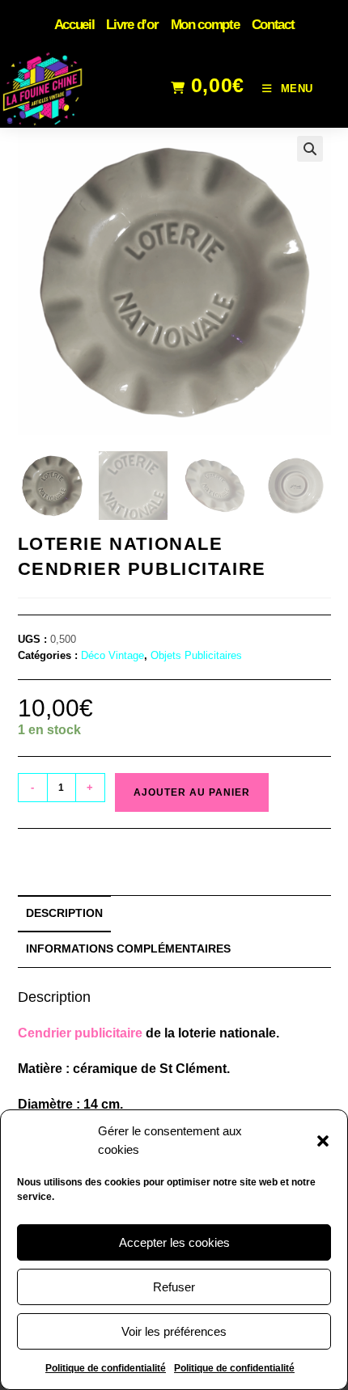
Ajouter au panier (192, 792)
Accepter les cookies (174, 1242)
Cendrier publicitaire (80, 1033)
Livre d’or (132, 24)
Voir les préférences (174, 1331)
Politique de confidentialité (105, 1368)
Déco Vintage (112, 655)
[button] (323, 1141)
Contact (273, 24)
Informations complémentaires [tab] (128, 948)
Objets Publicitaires (196, 655)
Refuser (174, 1287)
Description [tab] (64, 912)
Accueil (74, 24)
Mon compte (205, 24)
